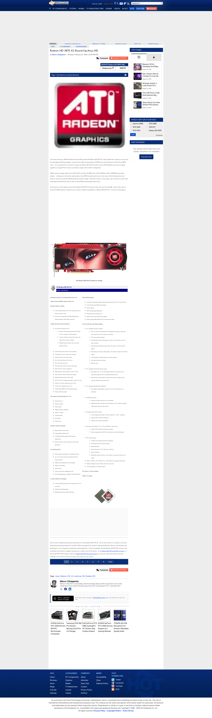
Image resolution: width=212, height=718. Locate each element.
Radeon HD (90, 576)
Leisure (68, 690)
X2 (72, 576)
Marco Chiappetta (69, 581)
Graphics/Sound (81, 46)
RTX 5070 (136, 130)
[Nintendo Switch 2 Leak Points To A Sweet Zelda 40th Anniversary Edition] (138, 85)
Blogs (52, 687)
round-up (77, 576)
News (52, 683)
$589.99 (123, 68)
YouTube (119, 686)
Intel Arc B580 (137, 124)
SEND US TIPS (108, 4)
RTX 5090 (136, 127)
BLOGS (125, 9)
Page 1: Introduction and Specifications (65, 75)
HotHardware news (99, 597)
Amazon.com (107, 68)
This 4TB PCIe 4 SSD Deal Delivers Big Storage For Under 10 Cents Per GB (151, 94)
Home (52, 677)
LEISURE (109, 9)
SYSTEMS (72, 9)
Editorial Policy (102, 683)
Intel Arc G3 (137, 44)
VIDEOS (117, 9)
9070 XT (152, 127)
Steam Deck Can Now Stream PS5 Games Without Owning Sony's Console (151, 104)
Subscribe (140, 9)
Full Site (53, 690)
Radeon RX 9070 (155, 130)
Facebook (119, 683)
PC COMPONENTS (60, 9)
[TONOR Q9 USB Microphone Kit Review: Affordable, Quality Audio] (120, 615)
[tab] (138, 57)
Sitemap (53, 693)
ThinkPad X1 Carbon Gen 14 (72, 44)
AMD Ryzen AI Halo (121, 44)
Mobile (68, 683)
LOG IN (94, 4)
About (83, 677)
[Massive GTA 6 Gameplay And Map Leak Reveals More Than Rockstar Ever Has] (138, 66)
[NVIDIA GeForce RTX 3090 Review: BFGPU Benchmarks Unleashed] (57, 615)
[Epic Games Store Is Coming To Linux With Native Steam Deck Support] (138, 76)
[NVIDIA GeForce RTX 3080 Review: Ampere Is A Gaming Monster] (104, 615)
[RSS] (128, 3)
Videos (68, 693)
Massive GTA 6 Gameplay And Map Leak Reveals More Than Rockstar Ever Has (150, 65)
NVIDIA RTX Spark (153, 44)
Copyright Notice (114, 711)
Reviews (53, 680)
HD (68, 576)
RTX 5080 (152, 124)
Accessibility (101, 677)
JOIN (100, 4)
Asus (57, 576)
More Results (159, 135)
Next (110, 562)
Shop (132, 9)
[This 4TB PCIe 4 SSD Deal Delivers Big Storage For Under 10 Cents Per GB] (138, 95)
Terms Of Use (128, 711)
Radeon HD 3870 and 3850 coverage (113, 551)
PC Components (65, 46)
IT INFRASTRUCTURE (95, 9)
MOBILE (81, 9)
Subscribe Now (146, 157)
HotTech (84, 693)
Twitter (118, 680)
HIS (83, 576)
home (52, 46)
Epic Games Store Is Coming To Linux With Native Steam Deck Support (151, 75)
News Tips (85, 683)
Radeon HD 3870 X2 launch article (86, 554)
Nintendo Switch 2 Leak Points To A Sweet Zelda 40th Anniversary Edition (150, 84)
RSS (117, 689)
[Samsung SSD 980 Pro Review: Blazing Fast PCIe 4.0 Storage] (73, 615)
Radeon (63, 576)
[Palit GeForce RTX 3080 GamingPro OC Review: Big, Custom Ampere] (88, 615)
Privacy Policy (86, 690)
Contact (84, 687)
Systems (68, 680)
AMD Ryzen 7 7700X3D (98, 44)
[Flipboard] (125, 3)
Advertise (84, 680)
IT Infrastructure (71, 687)
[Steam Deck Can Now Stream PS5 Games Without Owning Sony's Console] (138, 105)
